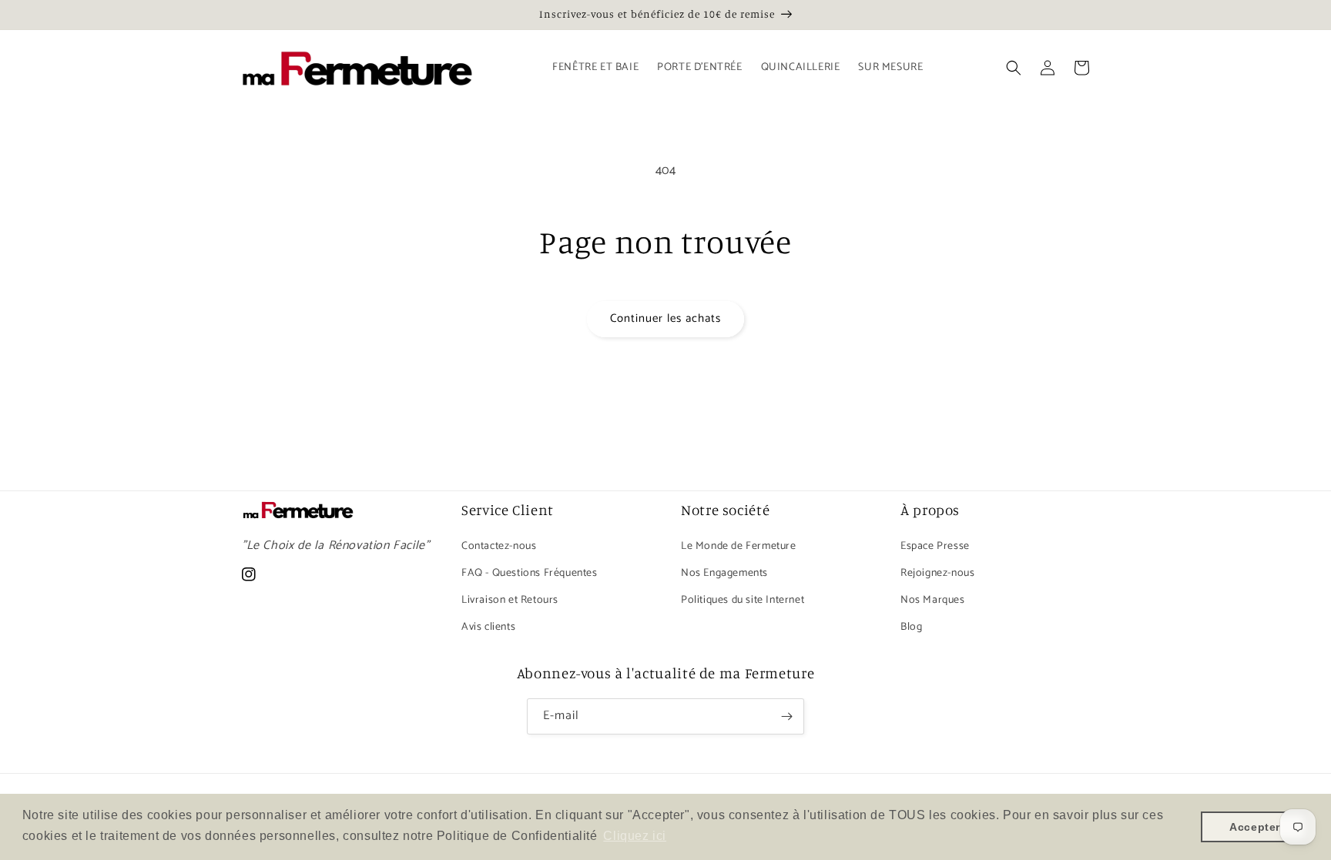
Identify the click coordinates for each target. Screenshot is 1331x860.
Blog (911, 627)
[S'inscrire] (786, 716)
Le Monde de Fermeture (738, 546)
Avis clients (488, 627)
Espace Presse (935, 546)
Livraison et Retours (509, 600)
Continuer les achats (665, 318)
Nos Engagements (724, 573)
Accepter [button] (1254, 827)
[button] (1014, 68)
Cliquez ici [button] (634, 835)
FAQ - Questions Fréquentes (529, 573)
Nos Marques (932, 600)
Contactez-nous (498, 546)
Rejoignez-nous (937, 573)
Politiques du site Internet (742, 600)
